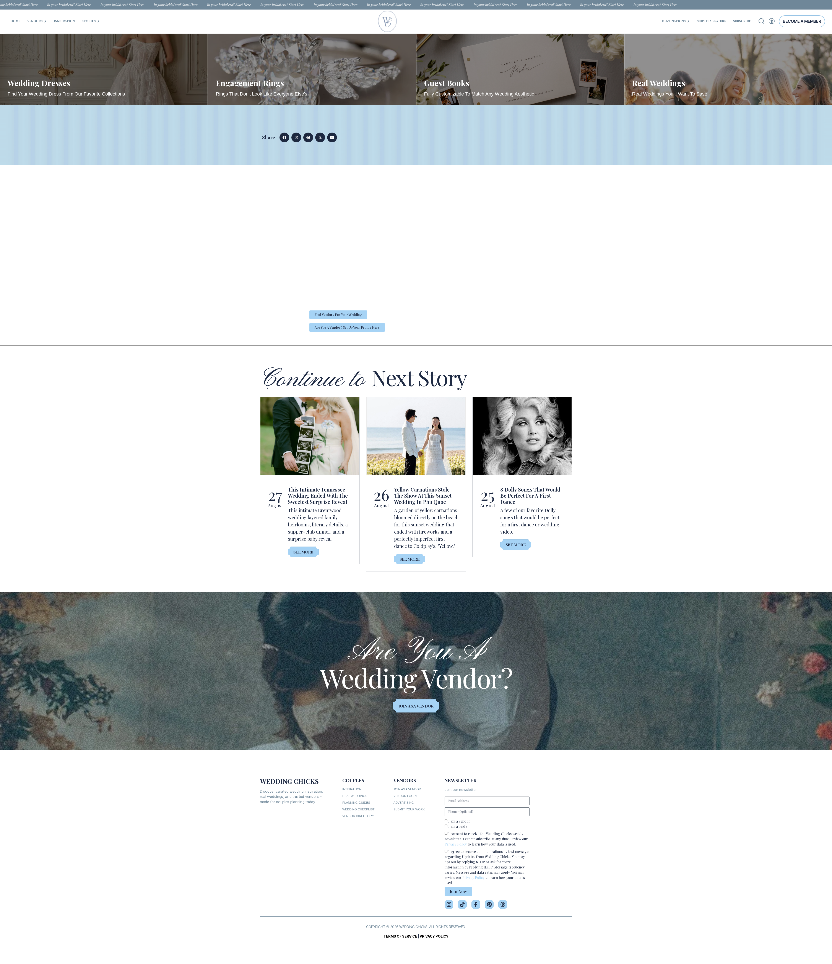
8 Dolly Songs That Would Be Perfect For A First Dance (530, 495)
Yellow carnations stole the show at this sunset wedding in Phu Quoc (423, 495)
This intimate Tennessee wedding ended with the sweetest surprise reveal (318, 495)
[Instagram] (449, 904)
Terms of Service (400, 936)
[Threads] (502, 904)
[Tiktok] (462, 904)
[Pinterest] (489, 904)
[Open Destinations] (688, 21)
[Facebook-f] (475, 904)
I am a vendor (459, 821)
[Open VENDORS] (45, 21)
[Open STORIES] (98, 21)
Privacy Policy (456, 844)
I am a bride (457, 826)
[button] (284, 137)
